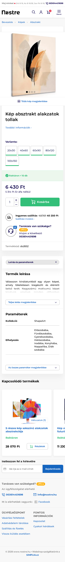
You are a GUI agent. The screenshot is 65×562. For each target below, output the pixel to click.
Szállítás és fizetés (13, 528)
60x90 (37, 150)
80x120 (50, 150)
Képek (21, 22)
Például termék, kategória (25, 27)
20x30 (11, 150)
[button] (33, 12)
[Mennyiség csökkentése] (16, 204)
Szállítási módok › (25, 219)
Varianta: (11, 141)
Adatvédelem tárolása (15, 523)
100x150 (12, 161)
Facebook (44, 501)
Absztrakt (35, 22)
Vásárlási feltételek (13, 517)
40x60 (24, 150)
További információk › (18, 127)
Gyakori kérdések (43, 526)
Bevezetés (7, 22)
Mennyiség (10, 202)
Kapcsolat (39, 521)
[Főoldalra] (11, 12)
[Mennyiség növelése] (16, 200)
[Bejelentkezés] (41, 12)
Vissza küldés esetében (16, 533)
